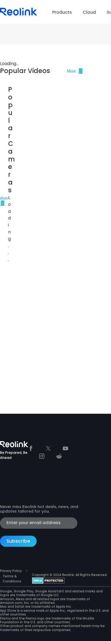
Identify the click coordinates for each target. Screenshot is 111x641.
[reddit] (59, 456)
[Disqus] (41, 333)
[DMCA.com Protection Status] (48, 580)
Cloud (89, 12)
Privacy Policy (11, 570)
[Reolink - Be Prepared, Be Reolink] (18, 8)
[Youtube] (65, 448)
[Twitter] (48, 448)
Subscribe (18, 541)
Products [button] (62, 12)
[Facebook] (31, 448)
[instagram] (41, 456)
